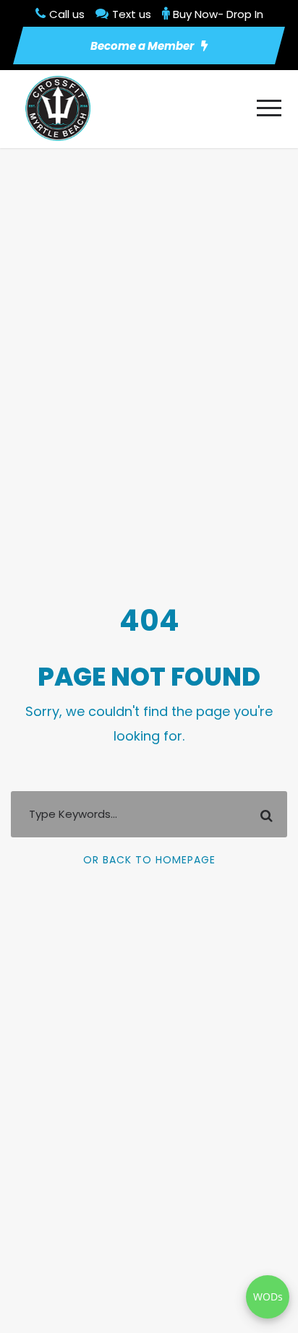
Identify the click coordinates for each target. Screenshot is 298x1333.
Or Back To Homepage (149, 860)
